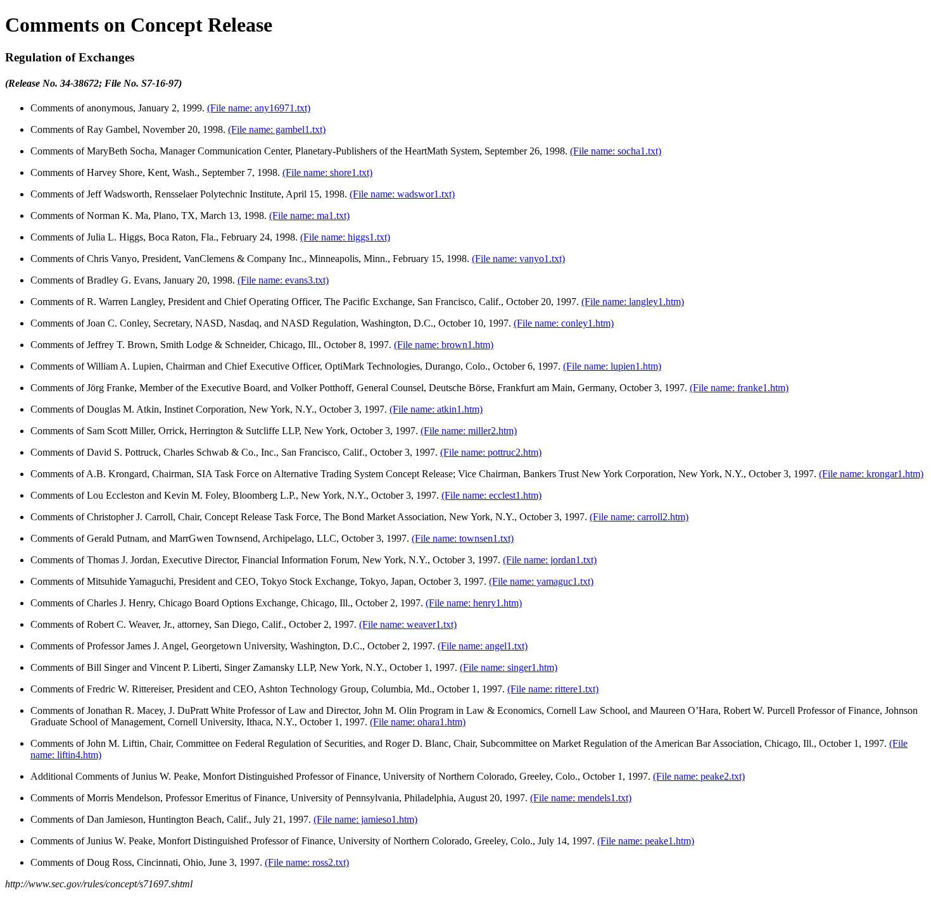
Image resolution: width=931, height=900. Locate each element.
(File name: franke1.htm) (739, 387)
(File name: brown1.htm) (443, 344)
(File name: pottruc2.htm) (491, 452)
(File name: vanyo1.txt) (518, 258)
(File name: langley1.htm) (632, 301)
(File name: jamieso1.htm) (365, 819)
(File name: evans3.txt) (283, 280)
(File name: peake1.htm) (645, 840)
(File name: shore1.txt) (327, 172)
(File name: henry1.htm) (474, 602)
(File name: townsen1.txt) (463, 538)
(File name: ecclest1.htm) (491, 495)
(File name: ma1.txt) (309, 215)
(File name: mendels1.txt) (580, 797)
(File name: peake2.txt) (699, 776)
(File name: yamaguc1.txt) (541, 581)
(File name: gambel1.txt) (277, 129)
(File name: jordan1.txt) (550, 559)
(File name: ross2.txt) (307, 862)
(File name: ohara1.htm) (418, 721)
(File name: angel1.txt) (483, 646)
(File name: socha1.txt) (615, 151)
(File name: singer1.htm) (508, 667)
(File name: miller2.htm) (469, 430)
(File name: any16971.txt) (258, 108)
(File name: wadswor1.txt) (402, 194)
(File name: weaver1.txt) (408, 624)
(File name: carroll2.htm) (639, 516)
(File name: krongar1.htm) (871, 473)
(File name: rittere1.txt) (552, 689)
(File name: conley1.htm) (564, 323)
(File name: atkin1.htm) (436, 409)
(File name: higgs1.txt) (345, 237)
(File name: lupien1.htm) (612, 366)
